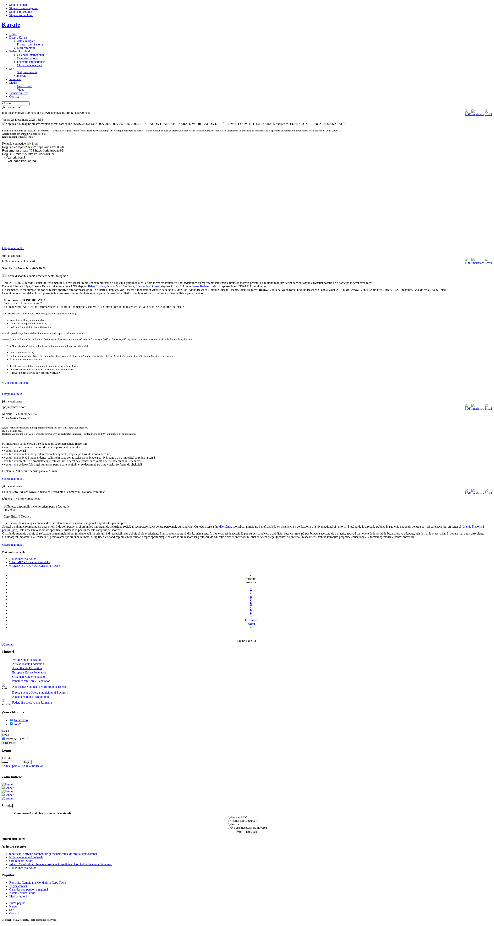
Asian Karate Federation (27, 668)
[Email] (488, 114)
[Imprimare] (477, 114)
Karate (13, 906)
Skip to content (18, 4)
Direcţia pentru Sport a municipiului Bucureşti (40, 692)
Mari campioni (18, 896)
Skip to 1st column (20, 11)
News (17, 724)
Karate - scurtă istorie (22, 893)
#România (224, 526)
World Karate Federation (27, 659)
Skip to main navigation (23, 8)
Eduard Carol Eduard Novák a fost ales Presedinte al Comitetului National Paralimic (60, 864)
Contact (14, 913)
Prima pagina (17, 903)
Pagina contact (18, 886)
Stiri (11, 910)
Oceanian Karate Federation (29, 676)
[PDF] (468, 114)
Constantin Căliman (147, 286)
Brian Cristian (96, 286)
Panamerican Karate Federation (31, 681)
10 (250, 617)
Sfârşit (251, 623)
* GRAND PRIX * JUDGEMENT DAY (34, 565)
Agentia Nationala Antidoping (30, 696)
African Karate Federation (28, 664)
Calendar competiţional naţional (28, 889)
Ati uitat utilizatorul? (34, 766)
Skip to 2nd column (21, 15)
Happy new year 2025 (22, 558)
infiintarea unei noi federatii (26, 857)
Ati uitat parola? (11, 766)
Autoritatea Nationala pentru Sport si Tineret (39, 686)
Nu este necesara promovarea (249, 827)
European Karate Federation (29, 672)
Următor (251, 620)
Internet (235, 824)
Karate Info (21, 720)
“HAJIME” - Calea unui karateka (29, 562)
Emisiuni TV (239, 817)
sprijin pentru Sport (21, 860)
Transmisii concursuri (244, 820)
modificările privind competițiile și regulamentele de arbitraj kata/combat (53, 853)
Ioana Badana (200, 286)
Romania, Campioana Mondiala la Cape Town (37, 882)
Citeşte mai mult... (13, 248)
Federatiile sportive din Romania (32, 702)
